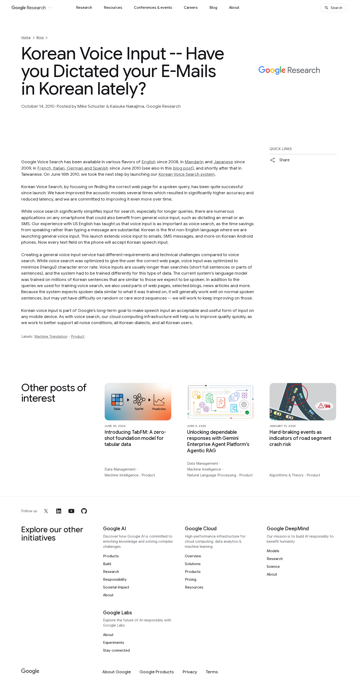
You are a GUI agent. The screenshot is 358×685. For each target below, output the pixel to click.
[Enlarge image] (332, 92)
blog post (182, 168)
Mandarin (194, 161)
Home (26, 37)
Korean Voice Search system (187, 174)
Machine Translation (50, 336)
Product (78, 336)
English (149, 161)
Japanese (223, 161)
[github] (84, 511)
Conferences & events (153, 7)
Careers (191, 7)
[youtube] (71, 511)
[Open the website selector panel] (50, 8)
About (234, 7)
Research (84, 7)
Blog (213, 7)
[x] (46, 511)
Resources (113, 7)
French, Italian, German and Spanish (73, 168)
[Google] (30, 671)
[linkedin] (59, 511)
